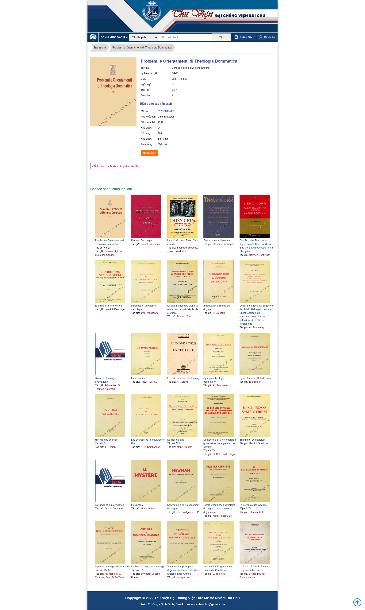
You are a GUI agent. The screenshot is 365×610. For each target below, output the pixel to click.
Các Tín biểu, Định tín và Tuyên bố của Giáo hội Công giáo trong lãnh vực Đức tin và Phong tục (256, 245)
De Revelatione (175, 439)
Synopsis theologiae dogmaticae (106, 379)
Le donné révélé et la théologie (184, 378)
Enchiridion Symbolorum (108, 305)
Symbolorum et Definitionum (255, 378)
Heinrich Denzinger (141, 240)
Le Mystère (137, 505)
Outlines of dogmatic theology (147, 566)
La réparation (138, 378)
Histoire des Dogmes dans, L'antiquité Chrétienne (218, 568)
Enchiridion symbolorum (216, 240)
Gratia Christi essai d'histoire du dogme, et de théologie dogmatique (219, 508)
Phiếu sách (247, 37)
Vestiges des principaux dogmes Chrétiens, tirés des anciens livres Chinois (182, 570)
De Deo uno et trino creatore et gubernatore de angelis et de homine (220, 443)
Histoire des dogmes (106, 439)
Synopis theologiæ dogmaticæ (112, 566)
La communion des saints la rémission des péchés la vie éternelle (182, 309)
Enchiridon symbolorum (252, 439)
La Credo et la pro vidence (109, 505)
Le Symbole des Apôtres (253, 505)
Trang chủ (100, 47)
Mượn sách (149, 153)
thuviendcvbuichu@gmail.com (205, 604)
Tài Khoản (269, 37)
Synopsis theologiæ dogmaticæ (214, 379)
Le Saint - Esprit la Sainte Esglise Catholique (254, 568)
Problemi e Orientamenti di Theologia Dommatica (142, 47)
